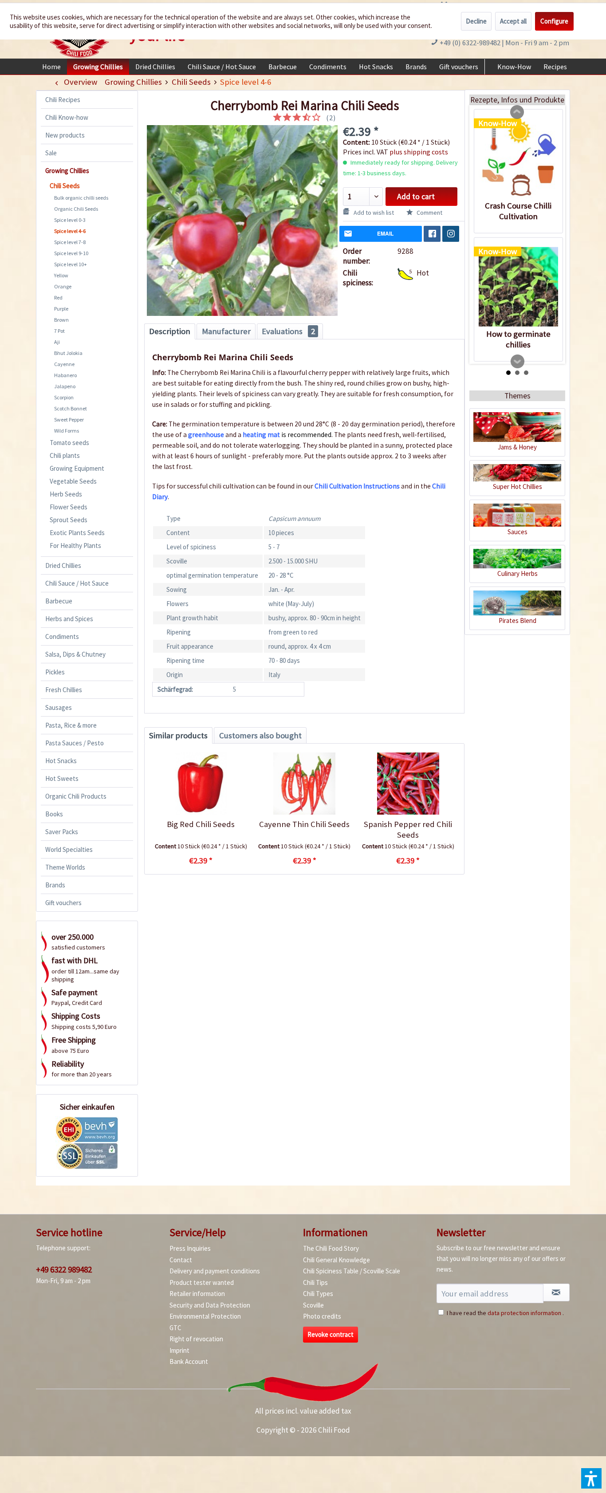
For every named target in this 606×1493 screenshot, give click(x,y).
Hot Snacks (61, 760)
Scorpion (64, 397)
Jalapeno (64, 386)
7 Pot (59, 330)
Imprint (179, 1350)
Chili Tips (315, 1282)
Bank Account (188, 1361)
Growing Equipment (77, 468)
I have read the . (505, 1313)
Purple (61, 308)
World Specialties (69, 849)
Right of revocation (196, 1339)
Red (58, 297)
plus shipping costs (419, 151)
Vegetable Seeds (73, 481)
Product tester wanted (201, 1282)
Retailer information (197, 1293)
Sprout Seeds (68, 520)
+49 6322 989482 (64, 1269)
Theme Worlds (65, 867)
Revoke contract (330, 1334)
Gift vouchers (63, 902)
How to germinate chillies (518, 339)
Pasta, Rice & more (71, 725)
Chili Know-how (66, 117)
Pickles (55, 672)
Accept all (513, 21)
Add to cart (416, 196)
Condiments (62, 636)
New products (65, 135)
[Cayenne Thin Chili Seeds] (304, 783)
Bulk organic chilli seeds (81, 197)
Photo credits (322, 1316)
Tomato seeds (69, 442)
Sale (51, 153)
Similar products (178, 735)
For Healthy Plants (75, 545)
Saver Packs (61, 831)
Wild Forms (66, 430)
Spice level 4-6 (70, 231)
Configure (554, 21)
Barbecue (58, 601)
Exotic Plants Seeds (77, 532)
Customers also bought (260, 735)
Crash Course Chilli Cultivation (518, 211)
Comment (428, 213)
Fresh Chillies (63, 689)
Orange (62, 286)
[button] (591, 1478)
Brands (55, 885)
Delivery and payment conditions (214, 1271)
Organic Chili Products (75, 796)
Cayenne (64, 364)
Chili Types (318, 1293)
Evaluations (288, 331)
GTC (175, 1328)
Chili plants (65, 455)
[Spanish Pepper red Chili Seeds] (408, 783)
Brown (61, 319)
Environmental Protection (205, 1316)
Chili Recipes (62, 99)
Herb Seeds (66, 494)
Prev (517, 112)
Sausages (58, 707)
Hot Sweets (62, 778)
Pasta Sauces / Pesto (74, 743)
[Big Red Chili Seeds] (200, 783)
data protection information (524, 1313)
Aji (57, 342)
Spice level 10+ (70, 264)
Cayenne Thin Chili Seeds (304, 824)
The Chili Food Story (331, 1248)
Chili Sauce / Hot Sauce (77, 583)
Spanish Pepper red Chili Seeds (408, 829)
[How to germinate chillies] (518, 287)
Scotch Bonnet (70, 408)
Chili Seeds (65, 185)
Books (54, 814)
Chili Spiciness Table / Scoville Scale (351, 1271)
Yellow (61, 275)
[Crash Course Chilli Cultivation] (518, 158)
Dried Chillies (63, 565)
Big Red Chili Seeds (201, 824)
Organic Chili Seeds (76, 208)
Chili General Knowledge (336, 1260)
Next (518, 362)
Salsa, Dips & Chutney (75, 654)
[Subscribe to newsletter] (556, 1292)
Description (169, 331)
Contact (180, 1260)
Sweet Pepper (69, 419)
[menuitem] (51, 67)
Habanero (65, 375)
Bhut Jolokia (68, 353)
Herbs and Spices (69, 619)
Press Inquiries (190, 1248)
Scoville (313, 1305)
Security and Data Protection (209, 1305)
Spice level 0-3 (70, 220)
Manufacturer (226, 331)
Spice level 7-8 (70, 242)
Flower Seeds (68, 507)
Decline (476, 21)
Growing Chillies (67, 170)
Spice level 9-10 (71, 253)
